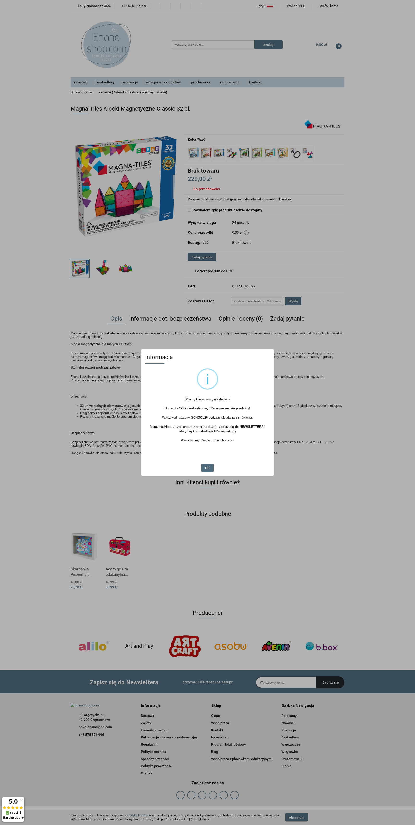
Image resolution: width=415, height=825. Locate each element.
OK (207, 468)
